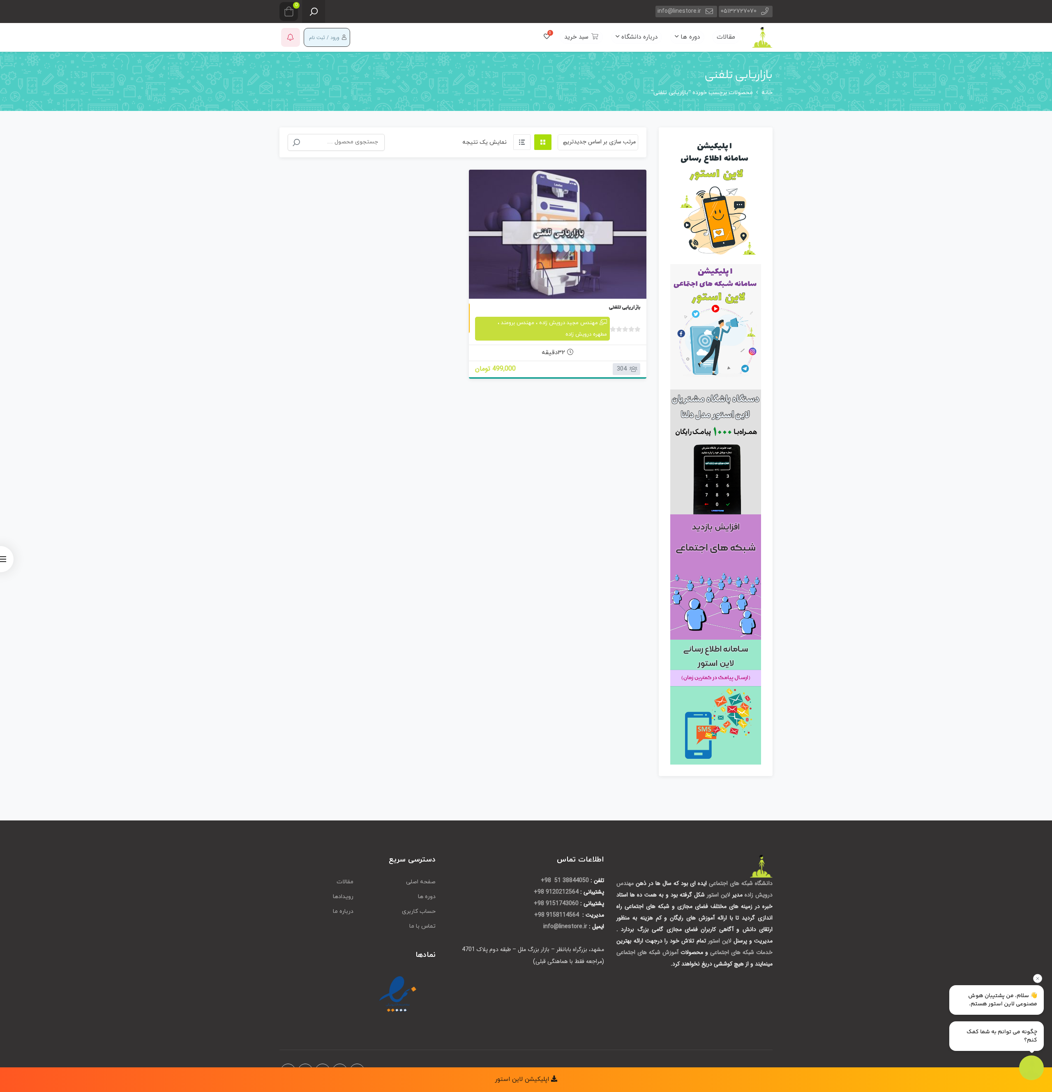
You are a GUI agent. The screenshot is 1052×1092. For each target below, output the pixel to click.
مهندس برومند (517, 323)
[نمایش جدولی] (542, 142)
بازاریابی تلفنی (624, 307)
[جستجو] (296, 142)
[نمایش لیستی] (522, 142)
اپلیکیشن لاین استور (523, 1079)
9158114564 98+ (557, 914)
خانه (767, 93)
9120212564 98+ (556, 891)
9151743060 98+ (556, 903)
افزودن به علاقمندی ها (630, 280)
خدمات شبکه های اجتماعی (741, 952)
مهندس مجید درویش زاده (568, 323)
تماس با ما (422, 926)
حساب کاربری (419, 911)
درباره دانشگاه (638, 37)
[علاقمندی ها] (547, 37)
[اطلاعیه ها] (290, 37)
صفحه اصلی (421, 882)
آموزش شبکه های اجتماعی (647, 952)
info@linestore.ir (679, 11)
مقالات (726, 37)
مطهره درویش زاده (586, 334)
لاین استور (719, 894)
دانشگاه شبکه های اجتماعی (741, 883)
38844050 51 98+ (565, 880)
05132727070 (739, 11)
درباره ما (343, 911)
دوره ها (689, 37)
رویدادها (343, 897)
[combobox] (598, 142)
